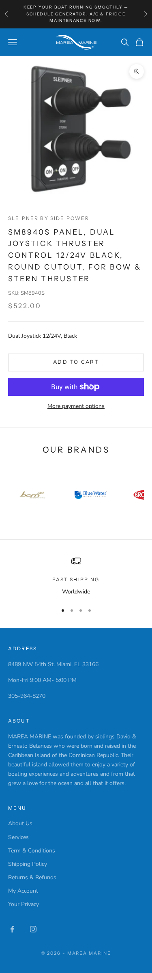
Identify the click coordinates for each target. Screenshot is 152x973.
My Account (23, 891)
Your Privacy (23, 904)
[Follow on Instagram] (33, 929)
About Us (20, 823)
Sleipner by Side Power (49, 218)
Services (18, 837)
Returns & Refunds (32, 877)
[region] (76, 576)
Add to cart (76, 362)
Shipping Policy (27, 864)
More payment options (76, 406)
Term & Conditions (31, 850)
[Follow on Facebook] (12, 929)
